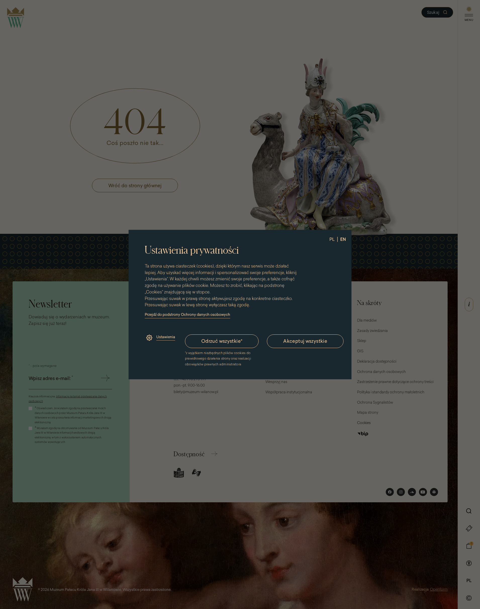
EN (343, 239)
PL (331, 239)
